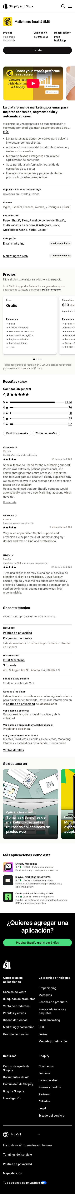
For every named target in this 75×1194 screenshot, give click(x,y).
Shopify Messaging (26, 863)
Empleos (44, 1073)
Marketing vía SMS (15, 256)
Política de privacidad (17, 632)
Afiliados (44, 1101)
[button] (37, 867)
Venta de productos (16, 1006)
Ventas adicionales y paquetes (52, 1011)
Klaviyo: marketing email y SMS (33, 877)
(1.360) (44, 36)
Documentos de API (16, 1077)
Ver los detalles (13, 750)
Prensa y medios (50, 1087)
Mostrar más (9, 502)
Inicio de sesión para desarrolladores (27, 1145)
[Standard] (38, 359)
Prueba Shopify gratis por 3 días (37, 942)
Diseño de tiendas (15, 1020)
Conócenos (46, 1066)
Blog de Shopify (13, 1091)
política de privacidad (20, 703)
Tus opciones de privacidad (21, 1182)
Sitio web (9, 665)
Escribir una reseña (17, 433)
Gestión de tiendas (16, 1034)
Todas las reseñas (46, 433)
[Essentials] (36, 359)
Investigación (12, 1098)
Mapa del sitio (12, 1173)
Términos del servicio (17, 1154)
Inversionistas (48, 1080)
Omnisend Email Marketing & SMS (34, 893)
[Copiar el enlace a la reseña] (16, 447)
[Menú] (70, 6)
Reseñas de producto (53, 1002)
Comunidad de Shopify (18, 1084)
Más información (51, 289)
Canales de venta (14, 992)
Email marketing (13, 243)
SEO (41, 1027)
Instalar (37, 50)
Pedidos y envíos (14, 1013)
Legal (42, 1108)
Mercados (45, 995)
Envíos (43, 1034)
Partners (44, 1094)
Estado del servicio (51, 1115)
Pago (6, 220)
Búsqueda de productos (19, 998)
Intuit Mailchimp (14, 660)
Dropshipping (47, 988)
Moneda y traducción (53, 1041)
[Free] (34, 359)
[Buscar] (63, 6)
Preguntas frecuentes (17, 638)
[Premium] (41, 359)
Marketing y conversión (18, 1027)
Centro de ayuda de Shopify (16, 1068)
